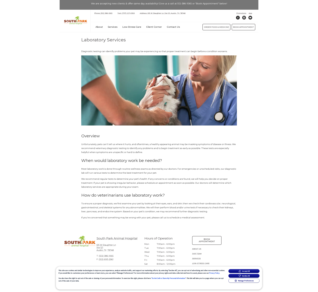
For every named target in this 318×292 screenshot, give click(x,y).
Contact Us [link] (173, 27)
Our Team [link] (196, 254)
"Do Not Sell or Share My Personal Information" (168, 278)
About (99, 27)
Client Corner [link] (154, 27)
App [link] (250, 13)
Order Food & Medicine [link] (216, 27)
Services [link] (112, 27)
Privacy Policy (214, 273)
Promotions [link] (241, 13)
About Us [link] (196, 249)
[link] (75, 20)
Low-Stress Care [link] (131, 27)
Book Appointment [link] (243, 27)
